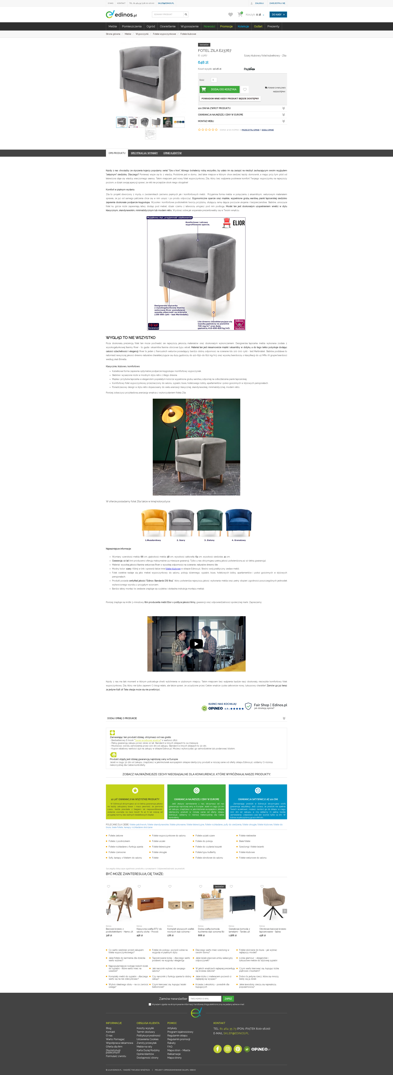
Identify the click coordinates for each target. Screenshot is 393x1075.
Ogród (151, 26)
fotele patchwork (138, 824)
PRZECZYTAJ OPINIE (250, 130)
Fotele (155, 858)
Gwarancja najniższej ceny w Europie (220, 114)
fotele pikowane (178, 824)
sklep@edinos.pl (166, 3)
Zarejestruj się (277, 3)
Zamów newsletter (173, 999)
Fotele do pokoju (204, 841)
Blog (108, 1028)
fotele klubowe (265, 824)
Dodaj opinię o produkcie (122, 718)
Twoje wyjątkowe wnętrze (148, 740)
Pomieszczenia (132, 26)
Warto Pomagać (115, 1039)
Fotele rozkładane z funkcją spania (126, 846)
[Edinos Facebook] (217, 1049)
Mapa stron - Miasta (178, 1050)
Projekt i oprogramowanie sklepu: (175, 1070)
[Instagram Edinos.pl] (228, 1049)
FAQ (169, 1046)
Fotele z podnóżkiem (119, 841)
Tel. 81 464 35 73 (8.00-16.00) (141, 3)
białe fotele (117, 827)
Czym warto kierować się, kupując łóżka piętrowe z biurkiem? (259, 969)
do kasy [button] (277, 14)
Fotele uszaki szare (205, 835)
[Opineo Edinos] (257, 1049)
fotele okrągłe (250, 824)
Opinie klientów (145, 1054)
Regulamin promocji (178, 1039)
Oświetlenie (168, 26)
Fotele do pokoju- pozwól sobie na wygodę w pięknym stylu (170, 951)
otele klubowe (173, 568)
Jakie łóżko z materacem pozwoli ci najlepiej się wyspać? (213, 977)
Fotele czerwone (117, 852)
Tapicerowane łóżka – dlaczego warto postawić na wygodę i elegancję (171, 959)
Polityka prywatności (148, 1035)
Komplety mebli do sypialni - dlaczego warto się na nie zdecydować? (128, 977)
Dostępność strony (147, 1057)
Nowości (209, 26)
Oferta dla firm (114, 1046)
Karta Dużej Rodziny (148, 1050)
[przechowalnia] (232, 14)
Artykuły (172, 1028)
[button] (185, 14)
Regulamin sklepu (177, 1035)
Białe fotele (244, 841)
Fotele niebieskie (247, 835)
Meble (113, 26)
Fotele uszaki (158, 841)
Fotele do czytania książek (209, 846)
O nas (110, 3)
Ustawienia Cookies (148, 1039)
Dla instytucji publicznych (113, 1051)
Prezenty (273, 26)
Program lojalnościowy (180, 1031)
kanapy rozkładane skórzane (138, 827)
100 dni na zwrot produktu (214, 108)
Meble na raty (144, 1046)
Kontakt (121, 3)
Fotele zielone (116, 835)
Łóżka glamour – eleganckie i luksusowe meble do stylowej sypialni (258, 959)
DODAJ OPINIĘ (268, 130)
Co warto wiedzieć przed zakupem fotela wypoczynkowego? (126, 951)
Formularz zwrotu (116, 1056)
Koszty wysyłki (145, 1028)
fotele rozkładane (214, 824)
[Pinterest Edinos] (238, 1049)
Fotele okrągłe (159, 852)
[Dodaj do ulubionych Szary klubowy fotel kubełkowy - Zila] (245, 89)
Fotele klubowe (247, 852)
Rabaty (171, 1042)
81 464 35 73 (228, 1028)
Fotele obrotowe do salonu (209, 858)
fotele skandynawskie (158, 824)
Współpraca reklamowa (119, 1042)
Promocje (226, 26)
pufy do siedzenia (232, 824)
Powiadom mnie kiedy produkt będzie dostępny (230, 98)
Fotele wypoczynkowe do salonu (169, 835)
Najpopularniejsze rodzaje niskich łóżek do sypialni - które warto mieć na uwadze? (128, 968)
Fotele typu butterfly (206, 852)
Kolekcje (243, 26)
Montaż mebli (206, 121)
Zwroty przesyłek (147, 1042)
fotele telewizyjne (195, 824)
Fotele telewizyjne (161, 846)
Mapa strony (174, 1057)
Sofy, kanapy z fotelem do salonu (125, 858)
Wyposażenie (190, 26)
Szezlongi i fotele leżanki (251, 846)
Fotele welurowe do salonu (253, 858)
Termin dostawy (146, 1031)
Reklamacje (174, 1054)
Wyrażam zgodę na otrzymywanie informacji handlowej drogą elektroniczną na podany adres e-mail (198, 1004)
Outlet (258, 26)
